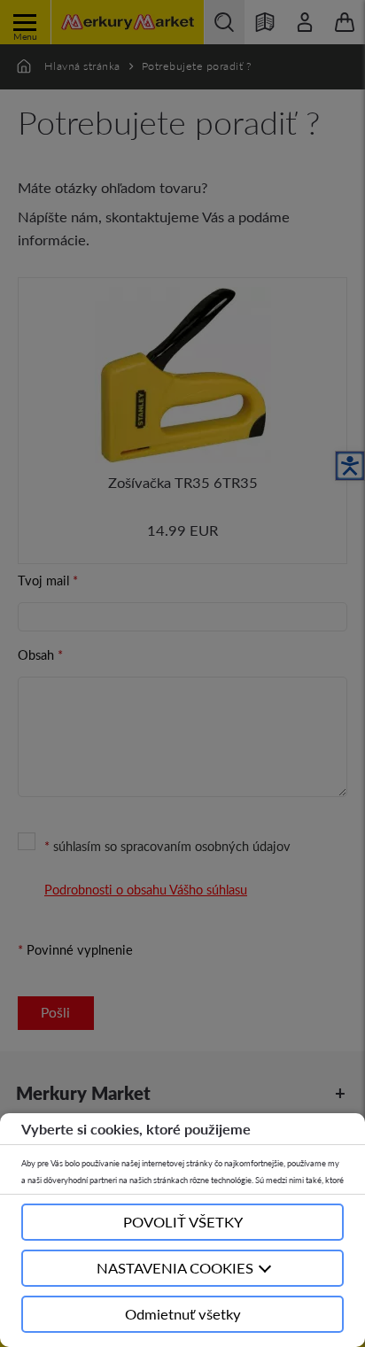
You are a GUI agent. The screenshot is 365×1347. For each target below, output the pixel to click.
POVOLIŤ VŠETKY (183, 1222)
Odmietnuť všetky (183, 1314)
